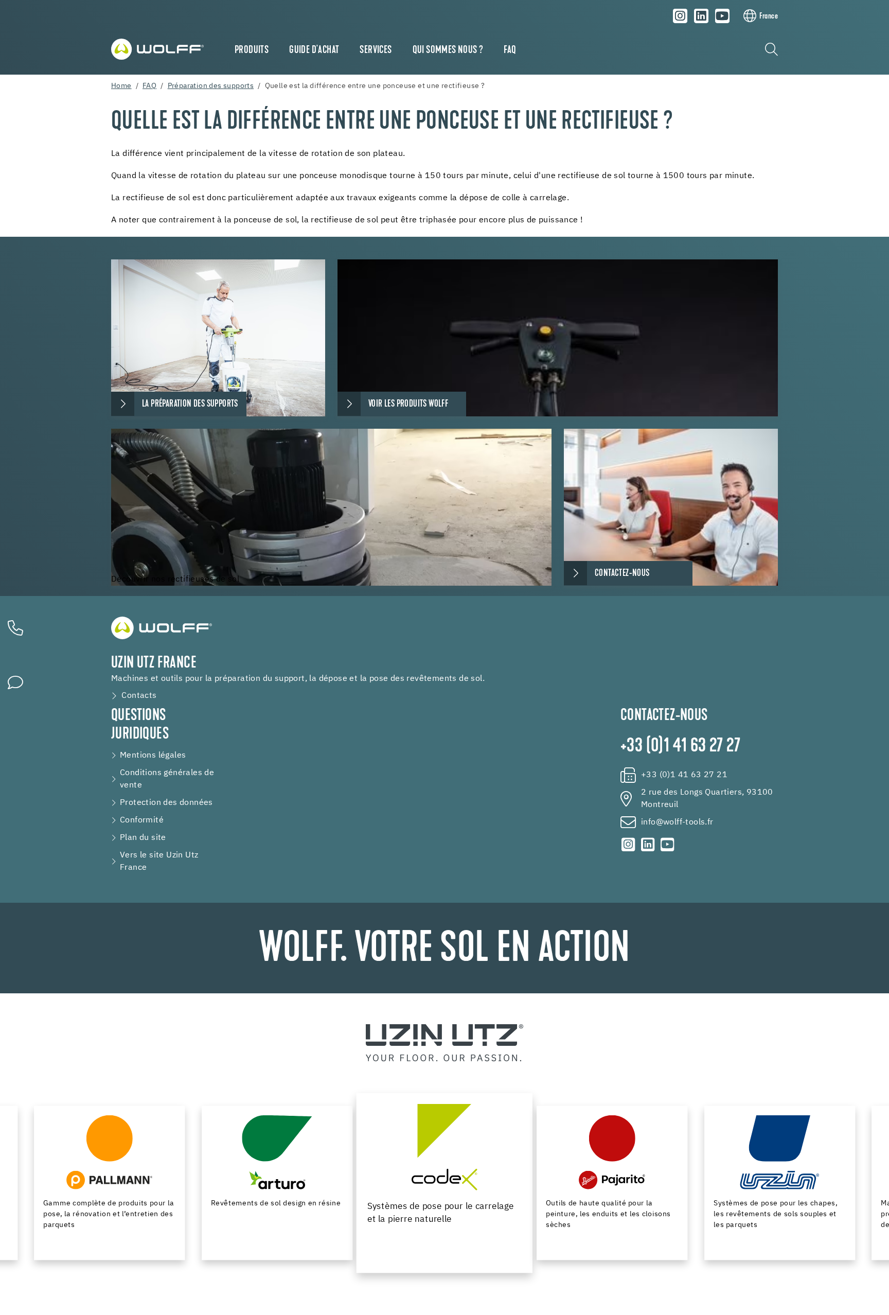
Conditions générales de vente (167, 779)
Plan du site (143, 838)
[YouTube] (722, 16)
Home (121, 86)
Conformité (142, 820)
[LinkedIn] (701, 16)
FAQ (510, 50)
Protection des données (166, 803)
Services (376, 50)
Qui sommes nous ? (448, 50)
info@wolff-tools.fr (677, 822)
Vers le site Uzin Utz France (159, 861)
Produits (252, 50)
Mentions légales (153, 755)
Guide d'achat (314, 50)
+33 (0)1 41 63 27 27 (680, 747)
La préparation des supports (190, 404)
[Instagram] (680, 16)
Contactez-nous (622, 573)
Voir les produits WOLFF (408, 404)
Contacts (138, 696)
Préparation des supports (211, 86)
